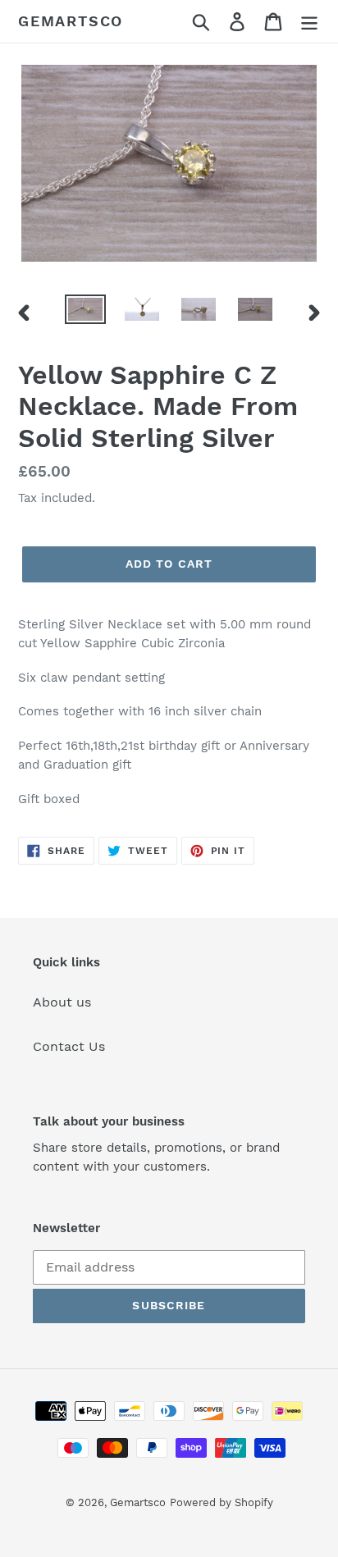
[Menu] (309, 21)
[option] (85, 312)
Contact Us (69, 1046)
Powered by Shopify (221, 1502)
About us (62, 1002)
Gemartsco (70, 21)
